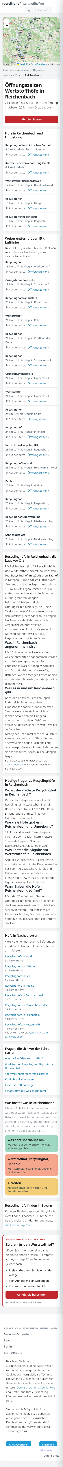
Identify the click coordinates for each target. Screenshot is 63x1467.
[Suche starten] (29, 10)
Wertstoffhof (13, 316)
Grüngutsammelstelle (19, 373)
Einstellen (48, 1444)
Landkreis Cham (12, 75)
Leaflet (23, 63)
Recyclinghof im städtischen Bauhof (28, 145)
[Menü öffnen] (58, 10)
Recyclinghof (13, 198)
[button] (29, 38)
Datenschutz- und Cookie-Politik (37, 1387)
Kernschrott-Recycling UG (21, 445)
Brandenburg (13, 1353)
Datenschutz (51, 1455)
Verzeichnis (24, 70)
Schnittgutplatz (15, 535)
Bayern (37, 70)
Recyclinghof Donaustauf (21, 298)
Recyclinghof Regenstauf (21, 216)
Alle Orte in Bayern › (17, 1225)
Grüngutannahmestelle (20, 280)
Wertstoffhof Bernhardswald (23, 181)
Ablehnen (46, 1450)
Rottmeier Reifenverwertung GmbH (27, 163)
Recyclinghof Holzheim (19, 463)
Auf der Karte (17, 154)
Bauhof (9, 481)
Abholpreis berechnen (31, 1294)
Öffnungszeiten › (38, 154)
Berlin (8, 1346)
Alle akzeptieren (18, 1444)
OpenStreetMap (39, 63)
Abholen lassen (31, 119)
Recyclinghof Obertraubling (23, 517)
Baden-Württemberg (18, 1334)
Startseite (8, 70)
